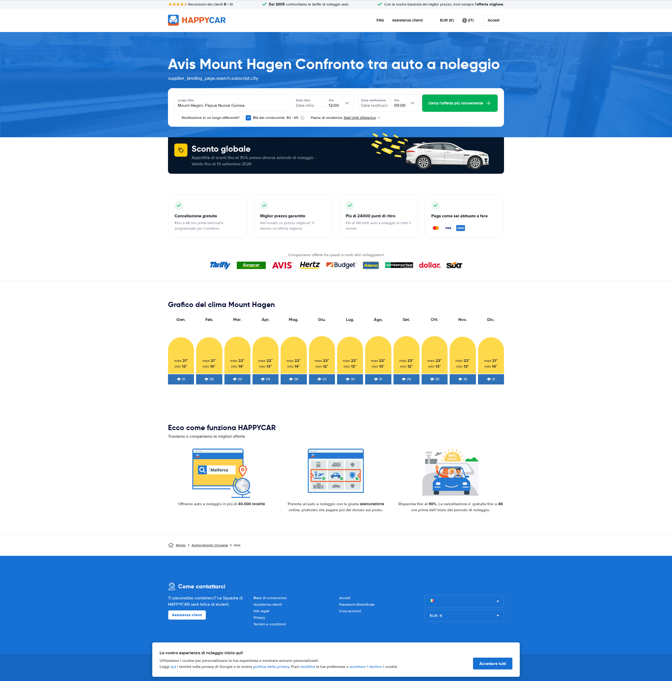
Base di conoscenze (270, 598)
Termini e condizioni (270, 624)
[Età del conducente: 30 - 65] (248, 117)
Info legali (261, 611)
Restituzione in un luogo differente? (210, 117)
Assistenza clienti (407, 20)
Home (181, 545)
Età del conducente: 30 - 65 (275, 117)
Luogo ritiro (186, 100)
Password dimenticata (356, 604)
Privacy (259, 617)
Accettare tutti (492, 664)
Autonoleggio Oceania (210, 545)
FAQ (380, 20)
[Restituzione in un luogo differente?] (177, 117)
